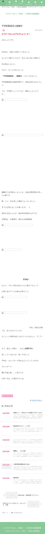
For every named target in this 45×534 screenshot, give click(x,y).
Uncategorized (8, 396)
